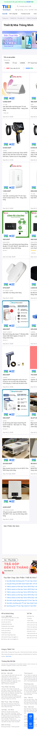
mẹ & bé (31, 9)
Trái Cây (3, 688)
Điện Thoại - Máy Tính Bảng (10, 702)
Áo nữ (25, 675)
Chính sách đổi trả (6, 630)
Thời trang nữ (28, 673)
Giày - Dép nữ (28, 697)
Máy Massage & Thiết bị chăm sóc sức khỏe (11, 715)
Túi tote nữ (33, 719)
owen (28, 664)
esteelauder (12, 664)
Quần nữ (35, 675)
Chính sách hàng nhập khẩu (8, 635)
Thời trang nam (28, 684)
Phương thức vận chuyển (7, 626)
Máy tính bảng (8, 706)
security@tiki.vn (14, 639)
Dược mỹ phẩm (16, 721)
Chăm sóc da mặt (6, 711)
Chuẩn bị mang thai (10, 683)
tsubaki (24, 665)
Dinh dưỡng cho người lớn (10, 681)
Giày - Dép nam (29, 707)
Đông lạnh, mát (12, 691)
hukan (14, 665)
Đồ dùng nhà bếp (5, 726)
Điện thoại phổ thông (9, 705)
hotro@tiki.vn (14, 637)
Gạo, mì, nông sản (9, 693)
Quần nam (34, 686)
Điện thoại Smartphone (7, 703)
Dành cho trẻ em (9, 696)
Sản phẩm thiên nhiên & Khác (10, 716)
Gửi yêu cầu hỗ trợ (6, 622)
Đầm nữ (30, 675)
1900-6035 (9, 616)
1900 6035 (8, 656)
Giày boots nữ (30, 702)
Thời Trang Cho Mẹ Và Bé (8, 675)
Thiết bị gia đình (15, 726)
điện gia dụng (19, 9)
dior (7, 664)
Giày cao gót (27, 699)
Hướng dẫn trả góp (6, 632)
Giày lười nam (27, 708)
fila (21, 665)
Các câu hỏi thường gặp (7, 620)
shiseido (3, 665)
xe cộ (26, 9)
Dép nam (32, 710)
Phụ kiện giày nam (32, 711)
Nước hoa (7, 720)
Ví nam (25, 724)
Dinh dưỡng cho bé (9, 679)
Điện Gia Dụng (5, 724)
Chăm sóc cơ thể (9, 714)
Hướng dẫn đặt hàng (6, 624)
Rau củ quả (7, 690)
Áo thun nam (27, 686)
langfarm (9, 665)
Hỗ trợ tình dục (14, 720)
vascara (3, 664)
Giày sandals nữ (33, 701)
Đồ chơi (17, 675)
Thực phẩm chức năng (10, 713)
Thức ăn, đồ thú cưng (9, 697)
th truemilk (19, 664)
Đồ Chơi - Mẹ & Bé (7, 673)
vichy (17, 665)
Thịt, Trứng (9, 688)
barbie (24, 664)
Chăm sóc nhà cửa (11, 698)
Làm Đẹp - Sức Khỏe (7, 709)
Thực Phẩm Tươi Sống (8, 687)
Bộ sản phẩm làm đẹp (10, 721)
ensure (33, 664)
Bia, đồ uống (7, 694)
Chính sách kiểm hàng (7, 628)
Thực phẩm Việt (15, 690)
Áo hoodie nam (31, 688)
